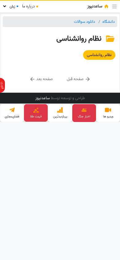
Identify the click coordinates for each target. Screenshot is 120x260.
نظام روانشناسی (99, 55)
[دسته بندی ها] (114, 6)
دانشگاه (108, 21)
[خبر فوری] (2, 85)
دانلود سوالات (84, 21)
